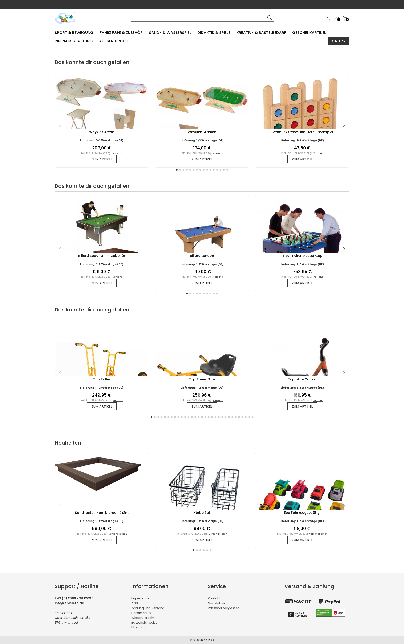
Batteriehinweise (144, 622)
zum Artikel (101, 159)
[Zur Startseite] (66, 25)
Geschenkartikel (309, 32)
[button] (177, 170)
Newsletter (216, 603)
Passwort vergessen (224, 608)
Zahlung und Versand (147, 608)
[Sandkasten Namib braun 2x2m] (102, 493)
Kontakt (214, 598)
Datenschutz (141, 613)
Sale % (338, 40)
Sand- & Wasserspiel (170, 32)
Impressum (140, 598)
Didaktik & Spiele (213, 32)
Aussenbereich (113, 40)
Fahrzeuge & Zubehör (121, 32)
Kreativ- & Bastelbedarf (261, 32)
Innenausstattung (74, 40)
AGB (134, 603)
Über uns (138, 627)
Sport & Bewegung (74, 32)
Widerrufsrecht (143, 617)
